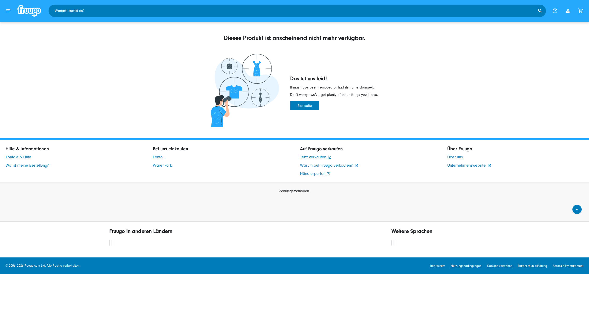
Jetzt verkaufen (313, 157)
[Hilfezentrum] (555, 10)
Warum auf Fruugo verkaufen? (326, 165)
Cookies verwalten (499, 266)
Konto (158, 157)
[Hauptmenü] (8, 10)
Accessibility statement (568, 266)
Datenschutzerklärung (532, 266)
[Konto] (567, 10)
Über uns (455, 157)
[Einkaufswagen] (580, 10)
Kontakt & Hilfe (18, 157)
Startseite (304, 106)
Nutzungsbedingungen (466, 266)
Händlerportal (312, 173)
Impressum (437, 266)
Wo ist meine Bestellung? (27, 165)
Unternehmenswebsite (466, 165)
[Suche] (540, 10)
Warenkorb (162, 165)
